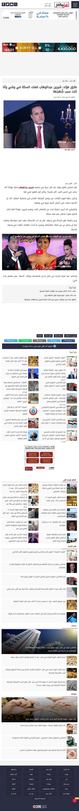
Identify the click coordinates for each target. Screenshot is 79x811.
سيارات (49, 784)
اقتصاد (31, 769)
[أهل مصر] (61, 5)
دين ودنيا (66, 784)
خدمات (14, 779)
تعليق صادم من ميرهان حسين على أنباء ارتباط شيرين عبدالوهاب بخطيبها (50, 299)
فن (66, 779)
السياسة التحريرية (40, 798)
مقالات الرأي (31, 789)
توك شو (48, 779)
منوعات (31, 784)
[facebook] (3, 4)
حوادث (66, 774)
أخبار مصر (49, 769)
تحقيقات (31, 779)
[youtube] (11, 4)
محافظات (13, 769)
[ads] (39, 15)
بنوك (31, 774)
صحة (66, 789)
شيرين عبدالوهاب (26, 187)
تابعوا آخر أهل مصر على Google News (38, 346)
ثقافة (13, 789)
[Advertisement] (39, 166)
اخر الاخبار (66, 769)
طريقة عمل (66, 793)
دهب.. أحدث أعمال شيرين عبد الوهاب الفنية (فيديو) (58, 291)
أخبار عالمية (13, 774)
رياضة (49, 774)
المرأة (13, 784)
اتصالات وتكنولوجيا (49, 789)
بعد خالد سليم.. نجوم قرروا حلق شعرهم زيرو (60, 295)
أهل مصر (68, 183)
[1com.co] (39, 806)
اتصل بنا (13, 793)
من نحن (31, 793)
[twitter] (7, 4)
